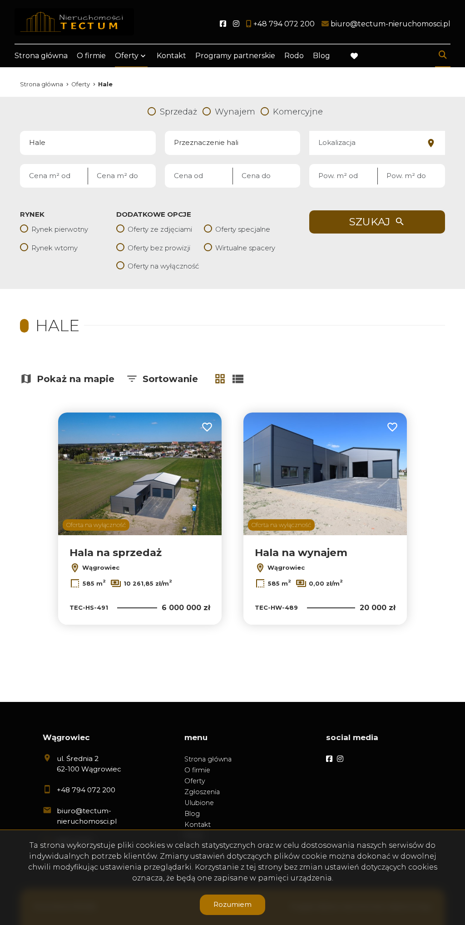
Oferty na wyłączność (163, 266)
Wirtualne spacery (245, 248)
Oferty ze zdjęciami (160, 229)
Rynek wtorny (54, 248)
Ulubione (199, 803)
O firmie (91, 55)
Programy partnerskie (235, 55)
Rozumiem (232, 904)
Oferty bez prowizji (159, 248)
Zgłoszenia (202, 792)
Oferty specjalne (242, 229)
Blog (321, 55)
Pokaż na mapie (75, 378)
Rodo (294, 55)
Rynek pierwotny (59, 229)
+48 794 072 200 (86, 790)
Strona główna (41, 55)
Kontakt (171, 55)
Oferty (127, 55)
